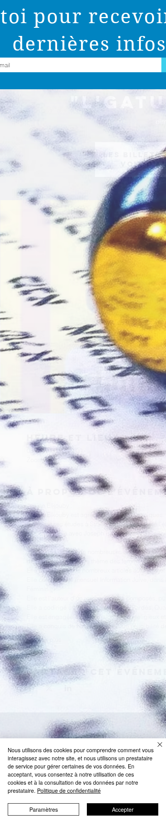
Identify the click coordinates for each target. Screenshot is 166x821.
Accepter (123, 809)
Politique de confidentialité (69, 790)
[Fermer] (155, 749)
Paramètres (43, 809)
